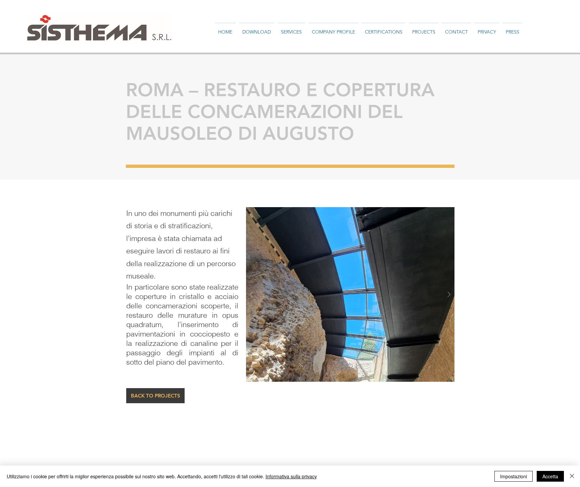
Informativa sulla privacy (291, 476)
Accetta (550, 476)
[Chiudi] (572, 476)
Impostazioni (513, 476)
